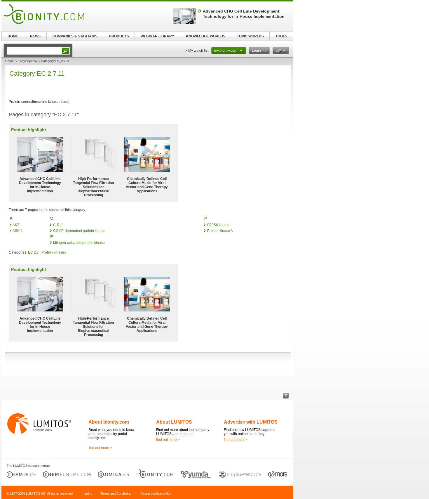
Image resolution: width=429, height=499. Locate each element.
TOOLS (281, 36)
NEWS (35, 36)
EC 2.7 (33, 252)
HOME (13, 36)
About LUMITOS (174, 422)
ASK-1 (18, 231)
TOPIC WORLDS (250, 36)
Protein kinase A (220, 231)
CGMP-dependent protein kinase (79, 231)
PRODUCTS (119, 36)
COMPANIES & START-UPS (75, 36)
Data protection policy (155, 493)
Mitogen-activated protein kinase (79, 243)
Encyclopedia (27, 61)
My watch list (198, 50)
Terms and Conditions (115, 493)
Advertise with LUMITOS (251, 422)
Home (9, 61)
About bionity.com (108, 422)
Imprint (86, 493)
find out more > (100, 448)
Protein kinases (53, 252)
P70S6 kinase (218, 225)
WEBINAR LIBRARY (157, 36)
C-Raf (57, 225)
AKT (16, 225)
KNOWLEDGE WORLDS (205, 36)
